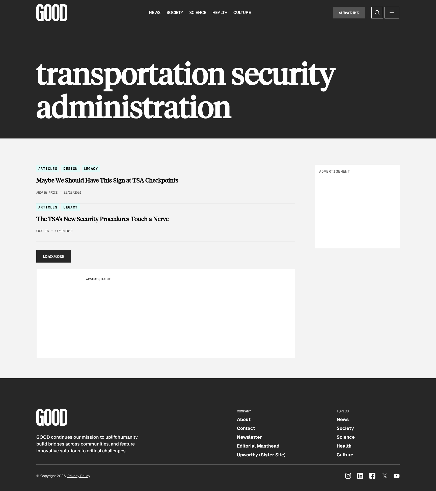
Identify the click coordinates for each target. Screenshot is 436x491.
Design (70, 168)
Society (175, 12)
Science (197, 12)
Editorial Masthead (258, 446)
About (244, 419)
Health (219, 12)
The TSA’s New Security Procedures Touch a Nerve (102, 219)
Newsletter (249, 437)
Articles (47, 168)
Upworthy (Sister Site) (261, 455)
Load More (54, 256)
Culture (242, 12)
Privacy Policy (78, 476)
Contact (246, 428)
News (154, 12)
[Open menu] (392, 12)
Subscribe (349, 12)
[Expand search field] (377, 12)
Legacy (91, 168)
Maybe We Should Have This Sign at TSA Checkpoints (107, 180)
